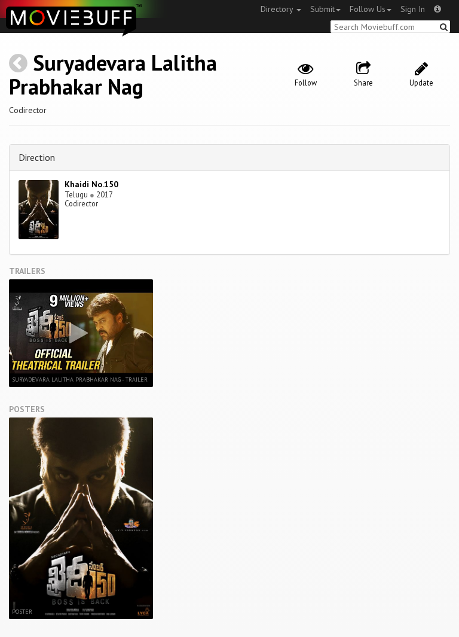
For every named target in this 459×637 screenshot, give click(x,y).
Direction (37, 157)
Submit (322, 9)
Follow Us (367, 9)
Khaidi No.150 (91, 184)
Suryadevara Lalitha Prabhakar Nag (113, 74)
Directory (278, 9)
